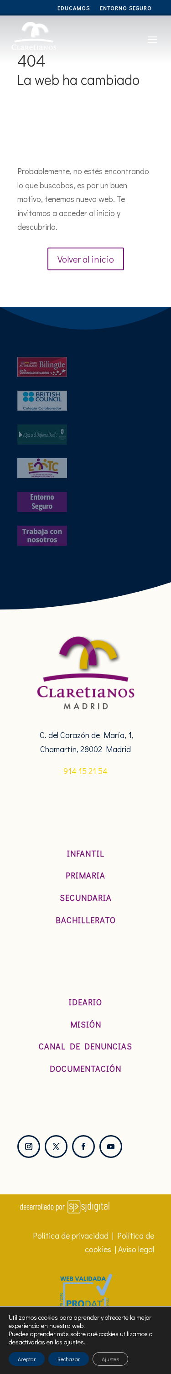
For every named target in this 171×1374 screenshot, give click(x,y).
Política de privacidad (71, 1235)
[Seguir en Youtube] (110, 1146)
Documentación (85, 1068)
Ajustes (110, 1359)
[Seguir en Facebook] (83, 1146)
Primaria (85, 875)
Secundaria (86, 897)
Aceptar (27, 1359)
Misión (85, 1024)
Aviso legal (136, 1249)
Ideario (85, 1002)
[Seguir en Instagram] (28, 1146)
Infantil (85, 853)
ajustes (74, 1342)
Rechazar (68, 1359)
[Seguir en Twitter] (56, 1146)
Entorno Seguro (126, 8)
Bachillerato (86, 919)
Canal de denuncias (85, 1046)
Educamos (73, 8)
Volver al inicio (85, 259)
